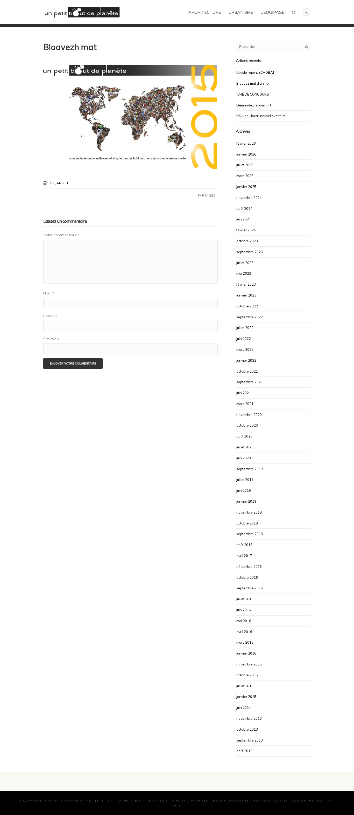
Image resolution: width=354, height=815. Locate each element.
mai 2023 (243, 273)
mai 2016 (243, 621)
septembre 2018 (249, 534)
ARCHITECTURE (204, 12)
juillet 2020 (244, 447)
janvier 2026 (246, 154)
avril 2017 (244, 556)
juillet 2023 (244, 263)
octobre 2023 (247, 241)
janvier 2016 (246, 653)
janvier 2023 (246, 295)
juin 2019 (243, 490)
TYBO (177, 806)
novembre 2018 (249, 512)
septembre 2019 (249, 469)
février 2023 (246, 284)
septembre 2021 (249, 382)
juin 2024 (243, 219)
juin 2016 (243, 610)
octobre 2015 (247, 675)
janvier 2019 (246, 501)
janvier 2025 (246, 187)
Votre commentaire (61, 235)
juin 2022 (243, 338)
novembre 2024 (249, 198)
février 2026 (246, 143)
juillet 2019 (244, 479)
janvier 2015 (246, 697)
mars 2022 (244, 349)
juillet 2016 (244, 599)
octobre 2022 (247, 306)
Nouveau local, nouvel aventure (261, 116)
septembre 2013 (249, 740)
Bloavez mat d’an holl (253, 83)
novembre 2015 (249, 664)
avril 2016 (244, 632)
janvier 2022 (246, 360)
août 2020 (244, 436)
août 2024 (244, 208)
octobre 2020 (247, 425)
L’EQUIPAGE (272, 12)
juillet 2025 (244, 165)
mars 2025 (244, 176)
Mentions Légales (270, 800)
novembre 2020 (249, 415)
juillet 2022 (244, 328)
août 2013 (244, 751)
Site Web (51, 338)
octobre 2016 (247, 577)
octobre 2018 (247, 523)
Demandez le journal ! (253, 105)
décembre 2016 (249, 566)
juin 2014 (243, 707)
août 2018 (244, 545)
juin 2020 (243, 458)
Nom (48, 293)
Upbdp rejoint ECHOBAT (255, 72)
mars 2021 (244, 404)
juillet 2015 (244, 686)
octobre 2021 (247, 371)
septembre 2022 (249, 317)
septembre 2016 (249, 588)
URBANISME (240, 12)
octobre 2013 (247, 729)
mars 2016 (244, 642)
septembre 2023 (249, 252)
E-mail (50, 316)
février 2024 (246, 230)
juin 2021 (243, 393)
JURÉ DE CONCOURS (252, 94)
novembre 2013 (249, 718)
